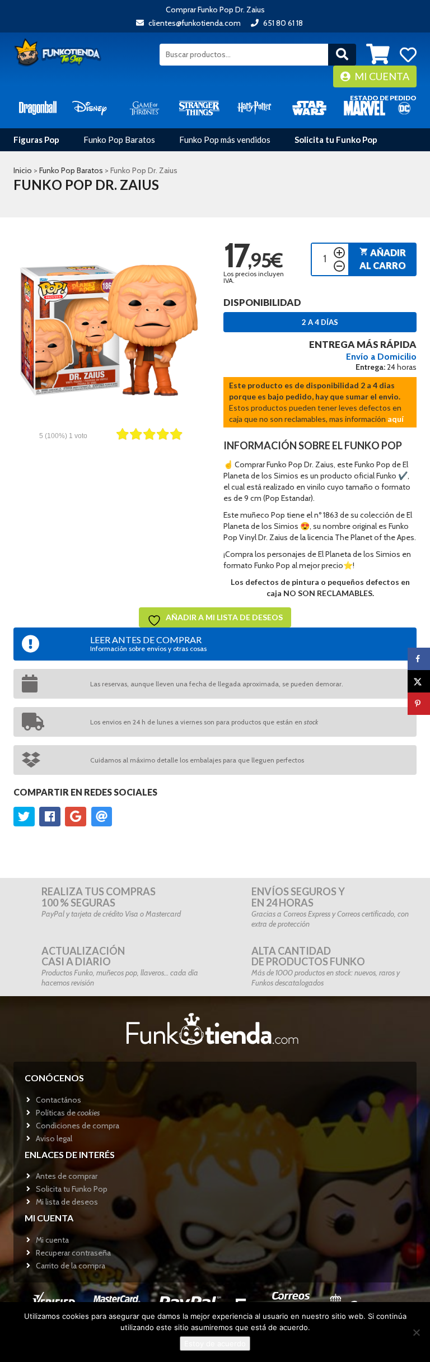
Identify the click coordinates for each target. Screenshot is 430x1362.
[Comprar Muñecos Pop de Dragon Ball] (37, 107)
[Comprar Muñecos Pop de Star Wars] (309, 107)
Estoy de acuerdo (215, 1343)
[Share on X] (419, 681)
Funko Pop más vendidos (224, 139)
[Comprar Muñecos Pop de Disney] (89, 107)
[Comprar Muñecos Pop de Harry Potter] (254, 107)
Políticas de (68, 1113)
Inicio (22, 170)
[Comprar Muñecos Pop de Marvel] (364, 107)
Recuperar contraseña (73, 1253)
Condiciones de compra (77, 1126)
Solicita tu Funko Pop (336, 139)
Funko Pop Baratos (119, 139)
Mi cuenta (381, 76)
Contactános (58, 1100)
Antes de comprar (66, 1176)
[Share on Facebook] (419, 659)
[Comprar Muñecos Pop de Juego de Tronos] (144, 107)
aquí (395, 419)
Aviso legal (54, 1138)
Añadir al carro (382, 259)
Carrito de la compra (70, 1266)
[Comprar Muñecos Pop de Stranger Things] (199, 107)
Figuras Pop (36, 139)
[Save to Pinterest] (419, 703)
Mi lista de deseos (67, 1202)
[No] (416, 1332)
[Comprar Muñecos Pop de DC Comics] (404, 107)
